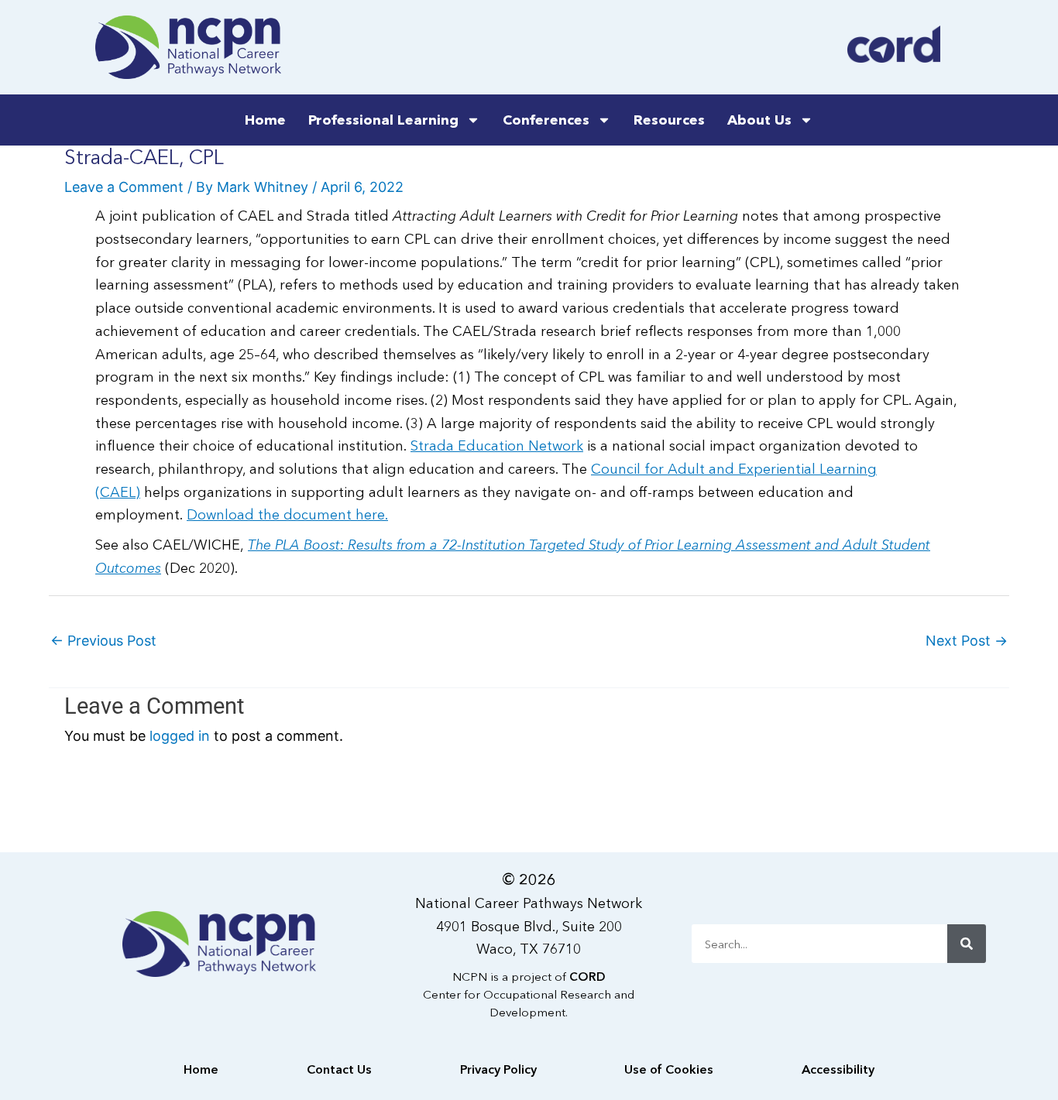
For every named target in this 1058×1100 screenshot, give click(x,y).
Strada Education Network (496, 445)
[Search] (966, 943)
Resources (669, 120)
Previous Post (103, 640)
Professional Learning (383, 120)
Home (265, 120)
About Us (759, 120)
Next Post (967, 640)
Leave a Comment (124, 187)
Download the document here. (287, 514)
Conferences (546, 120)
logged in (179, 736)
